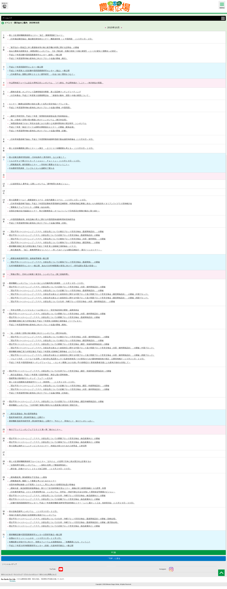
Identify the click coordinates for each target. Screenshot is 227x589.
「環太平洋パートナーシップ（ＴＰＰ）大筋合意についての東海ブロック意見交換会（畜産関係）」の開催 (54, 262)
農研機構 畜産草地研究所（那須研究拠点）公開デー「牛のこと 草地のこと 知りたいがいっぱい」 (52, 421)
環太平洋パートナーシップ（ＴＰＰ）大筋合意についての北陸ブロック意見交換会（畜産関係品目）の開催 (54, 235)
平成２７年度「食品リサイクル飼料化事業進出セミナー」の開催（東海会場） (42, 127)
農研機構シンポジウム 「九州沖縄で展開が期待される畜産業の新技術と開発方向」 (44, 405)
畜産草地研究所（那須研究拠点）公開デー (27, 417)
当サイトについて (7, 574)
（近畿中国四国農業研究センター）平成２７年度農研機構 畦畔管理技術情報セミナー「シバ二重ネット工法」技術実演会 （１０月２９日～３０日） (72, 503)
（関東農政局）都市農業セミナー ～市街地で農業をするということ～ (39, 165)
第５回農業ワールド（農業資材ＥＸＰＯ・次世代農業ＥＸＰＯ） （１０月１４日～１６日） (48, 200)
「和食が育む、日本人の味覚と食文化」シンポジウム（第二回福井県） (39, 274)
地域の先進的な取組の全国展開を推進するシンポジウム (32, 515)
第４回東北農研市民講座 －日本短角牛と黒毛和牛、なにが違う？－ (37, 157)
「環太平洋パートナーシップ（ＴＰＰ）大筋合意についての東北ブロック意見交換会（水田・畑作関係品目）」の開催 (59, 337)
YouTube (53, 569)
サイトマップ (18, 574)
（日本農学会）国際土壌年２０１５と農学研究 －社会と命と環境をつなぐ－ (42, 74)
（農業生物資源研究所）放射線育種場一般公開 (29, 258)
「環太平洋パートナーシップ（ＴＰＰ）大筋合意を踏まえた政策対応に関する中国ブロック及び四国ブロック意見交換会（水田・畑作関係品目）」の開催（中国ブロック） (82, 348)
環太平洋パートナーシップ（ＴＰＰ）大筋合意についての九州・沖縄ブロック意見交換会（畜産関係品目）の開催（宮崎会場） (63, 519)
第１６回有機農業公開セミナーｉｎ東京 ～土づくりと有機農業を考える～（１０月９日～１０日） (51, 148)
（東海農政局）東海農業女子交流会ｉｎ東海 (28, 477)
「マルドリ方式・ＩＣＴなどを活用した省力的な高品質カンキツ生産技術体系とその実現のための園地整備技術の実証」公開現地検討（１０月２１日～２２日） (77, 359)
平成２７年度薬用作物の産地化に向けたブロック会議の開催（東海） (38, 325)
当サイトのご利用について (48, 574)
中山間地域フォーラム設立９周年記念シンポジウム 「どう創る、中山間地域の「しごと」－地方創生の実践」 (56, 83)
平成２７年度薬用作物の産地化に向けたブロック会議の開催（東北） (38, 58)
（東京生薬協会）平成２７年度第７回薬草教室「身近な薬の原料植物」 (39, 375)
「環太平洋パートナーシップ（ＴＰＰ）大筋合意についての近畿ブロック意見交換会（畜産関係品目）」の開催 (56, 291)
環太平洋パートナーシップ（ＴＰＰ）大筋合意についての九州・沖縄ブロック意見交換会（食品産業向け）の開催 (57, 496)
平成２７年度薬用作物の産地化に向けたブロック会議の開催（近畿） (38, 131)
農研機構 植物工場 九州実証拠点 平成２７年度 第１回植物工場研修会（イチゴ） (43, 246)
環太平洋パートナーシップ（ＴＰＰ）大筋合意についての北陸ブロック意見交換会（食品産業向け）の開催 (54, 526)
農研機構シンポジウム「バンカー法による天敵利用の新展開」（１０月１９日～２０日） (47, 283)
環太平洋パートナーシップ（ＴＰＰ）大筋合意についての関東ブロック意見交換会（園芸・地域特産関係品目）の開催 (59, 344)
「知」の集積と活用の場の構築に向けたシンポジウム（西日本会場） (38, 333)
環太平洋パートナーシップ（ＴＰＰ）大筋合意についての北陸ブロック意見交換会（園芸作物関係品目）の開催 (56, 402)
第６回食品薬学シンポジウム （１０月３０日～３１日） (33, 511)
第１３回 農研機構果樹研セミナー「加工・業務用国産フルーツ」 (36, 35)
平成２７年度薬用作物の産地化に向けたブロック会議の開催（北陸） (38, 223)
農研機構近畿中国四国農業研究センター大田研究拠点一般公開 (35, 535)
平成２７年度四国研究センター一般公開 (26, 67)
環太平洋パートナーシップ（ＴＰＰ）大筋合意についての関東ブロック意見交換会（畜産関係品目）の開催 (54, 317)
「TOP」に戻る (113, 558)
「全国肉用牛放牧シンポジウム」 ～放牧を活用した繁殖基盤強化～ (38, 465)
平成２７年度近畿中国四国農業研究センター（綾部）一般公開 (35, 55)
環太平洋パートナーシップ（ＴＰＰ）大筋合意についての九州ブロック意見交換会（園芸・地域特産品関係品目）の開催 (60, 371)
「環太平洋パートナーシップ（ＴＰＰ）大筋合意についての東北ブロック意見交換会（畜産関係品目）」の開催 (56, 232)
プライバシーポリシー (31, 574)
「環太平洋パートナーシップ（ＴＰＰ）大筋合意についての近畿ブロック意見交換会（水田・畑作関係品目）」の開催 (59, 389)
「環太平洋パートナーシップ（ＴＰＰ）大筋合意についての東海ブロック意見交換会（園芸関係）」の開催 (54, 243)
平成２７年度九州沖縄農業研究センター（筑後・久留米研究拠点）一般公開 (41, 546)
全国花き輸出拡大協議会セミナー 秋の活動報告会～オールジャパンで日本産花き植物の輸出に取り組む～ (54, 211)
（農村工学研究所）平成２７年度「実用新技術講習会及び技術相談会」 (39, 116)
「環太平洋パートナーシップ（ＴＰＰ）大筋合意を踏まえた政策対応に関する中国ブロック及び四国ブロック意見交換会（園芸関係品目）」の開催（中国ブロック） (79, 294)
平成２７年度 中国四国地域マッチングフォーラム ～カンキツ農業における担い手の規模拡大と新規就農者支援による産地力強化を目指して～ (70, 363)
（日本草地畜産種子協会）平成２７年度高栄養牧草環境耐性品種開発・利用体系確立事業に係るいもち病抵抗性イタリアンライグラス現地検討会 (70, 204)
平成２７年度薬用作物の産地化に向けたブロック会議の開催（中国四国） (40, 108)
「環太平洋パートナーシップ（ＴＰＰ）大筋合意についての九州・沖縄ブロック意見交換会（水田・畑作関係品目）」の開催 (62, 302)
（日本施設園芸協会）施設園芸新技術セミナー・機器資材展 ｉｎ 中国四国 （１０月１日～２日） (51, 39)
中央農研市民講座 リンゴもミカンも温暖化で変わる (31, 168)
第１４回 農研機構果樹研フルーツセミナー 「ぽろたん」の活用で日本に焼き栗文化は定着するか (50, 461)
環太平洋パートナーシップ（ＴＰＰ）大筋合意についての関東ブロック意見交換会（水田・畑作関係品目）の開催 (57, 314)
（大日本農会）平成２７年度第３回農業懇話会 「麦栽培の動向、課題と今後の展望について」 (49, 95)
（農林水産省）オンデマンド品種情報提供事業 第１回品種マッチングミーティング (45, 92)
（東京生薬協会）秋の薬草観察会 (23, 414)
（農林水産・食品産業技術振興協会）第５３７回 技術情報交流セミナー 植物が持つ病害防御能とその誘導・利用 (57, 488)
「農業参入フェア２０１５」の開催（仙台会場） (30, 207)
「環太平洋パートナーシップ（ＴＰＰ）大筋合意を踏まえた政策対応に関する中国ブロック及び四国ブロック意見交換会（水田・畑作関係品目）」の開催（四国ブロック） (82, 355)
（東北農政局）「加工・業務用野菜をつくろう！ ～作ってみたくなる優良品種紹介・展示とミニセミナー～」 (55, 250)
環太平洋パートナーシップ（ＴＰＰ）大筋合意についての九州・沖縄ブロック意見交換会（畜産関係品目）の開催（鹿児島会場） (64, 522)
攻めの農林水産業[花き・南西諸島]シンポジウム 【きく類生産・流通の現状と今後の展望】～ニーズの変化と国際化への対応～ (63, 51)
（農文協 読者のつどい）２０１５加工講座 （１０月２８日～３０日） (40, 469)
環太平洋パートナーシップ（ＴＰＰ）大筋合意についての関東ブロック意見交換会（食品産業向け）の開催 (54, 438)
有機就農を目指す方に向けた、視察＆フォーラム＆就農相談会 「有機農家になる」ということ (49, 542)
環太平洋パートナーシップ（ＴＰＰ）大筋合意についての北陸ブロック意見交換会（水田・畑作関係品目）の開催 (57, 287)
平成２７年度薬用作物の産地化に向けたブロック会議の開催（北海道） (39, 393)
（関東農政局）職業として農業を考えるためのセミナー (32, 481)
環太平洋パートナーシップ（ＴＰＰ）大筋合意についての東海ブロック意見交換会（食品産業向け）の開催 (54, 442)
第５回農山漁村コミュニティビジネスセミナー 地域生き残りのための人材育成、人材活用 (48, 446)
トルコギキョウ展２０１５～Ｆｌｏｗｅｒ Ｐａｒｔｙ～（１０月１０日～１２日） (45, 161)
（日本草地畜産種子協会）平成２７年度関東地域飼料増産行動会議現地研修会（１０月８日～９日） (51, 139)
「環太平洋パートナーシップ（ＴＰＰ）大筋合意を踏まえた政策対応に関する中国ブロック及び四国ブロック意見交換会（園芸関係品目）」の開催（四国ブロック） (79, 298)
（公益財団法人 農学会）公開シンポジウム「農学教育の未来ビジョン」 (39, 184)
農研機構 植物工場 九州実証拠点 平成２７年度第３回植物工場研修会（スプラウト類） (45, 352)
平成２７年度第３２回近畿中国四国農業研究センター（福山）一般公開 (39, 71)
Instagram (162, 569)
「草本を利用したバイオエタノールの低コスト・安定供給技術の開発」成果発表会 (44, 310)
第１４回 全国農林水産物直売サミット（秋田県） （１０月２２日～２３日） (42, 382)
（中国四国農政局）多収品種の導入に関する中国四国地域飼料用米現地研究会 (42, 219)
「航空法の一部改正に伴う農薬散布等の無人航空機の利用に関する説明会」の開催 (44, 47)
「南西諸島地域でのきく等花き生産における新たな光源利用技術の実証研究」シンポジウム (48, 123)
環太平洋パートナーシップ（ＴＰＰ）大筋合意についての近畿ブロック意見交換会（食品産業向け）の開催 (54, 499)
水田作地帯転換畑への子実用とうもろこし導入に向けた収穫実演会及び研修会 (42, 485)
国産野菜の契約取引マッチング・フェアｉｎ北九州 (30, 378)
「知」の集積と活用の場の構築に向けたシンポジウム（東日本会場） (38, 120)
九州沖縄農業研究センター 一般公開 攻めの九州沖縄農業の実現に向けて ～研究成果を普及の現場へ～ (53, 266)
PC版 (113, 552)
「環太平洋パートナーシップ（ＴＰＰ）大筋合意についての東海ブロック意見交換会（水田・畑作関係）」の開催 (57, 239)
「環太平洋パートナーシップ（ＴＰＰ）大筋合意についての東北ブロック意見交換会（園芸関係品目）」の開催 (56, 341)
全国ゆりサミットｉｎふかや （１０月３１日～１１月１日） (35, 538)
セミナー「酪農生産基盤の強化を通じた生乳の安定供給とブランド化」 (39, 104)
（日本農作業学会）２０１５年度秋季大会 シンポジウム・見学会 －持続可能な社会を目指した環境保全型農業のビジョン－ (62, 492)
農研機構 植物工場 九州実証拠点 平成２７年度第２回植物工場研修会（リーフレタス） (45, 321)
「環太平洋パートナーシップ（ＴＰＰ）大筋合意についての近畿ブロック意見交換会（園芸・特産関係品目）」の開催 (59, 386)
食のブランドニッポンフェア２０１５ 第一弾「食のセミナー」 (35, 430)
